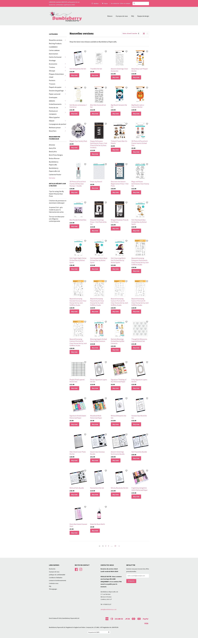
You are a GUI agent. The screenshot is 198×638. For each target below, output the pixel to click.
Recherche (52, 569)
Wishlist (96, 3)
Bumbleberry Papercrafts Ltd (70, 618)
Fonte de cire (53, 108)
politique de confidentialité (57, 575)
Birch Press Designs (56, 155)
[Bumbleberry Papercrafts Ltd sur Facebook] (76, 569)
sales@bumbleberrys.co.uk (108, 609)
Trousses (52, 84)
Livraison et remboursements (57, 580)
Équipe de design (143, 16)
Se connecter (115, 3)
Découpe (52, 71)
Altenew (52, 145)
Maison (109, 16)
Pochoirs (52, 80)
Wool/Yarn (52, 131)
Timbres (52, 67)
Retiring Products (55, 43)
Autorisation (53, 54)
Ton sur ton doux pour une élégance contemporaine (56, 218)
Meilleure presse (55, 127)
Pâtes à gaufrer (54, 117)
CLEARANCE (53, 47)
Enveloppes (53, 97)
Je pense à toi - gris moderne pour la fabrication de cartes (56, 209)
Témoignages (53, 589)
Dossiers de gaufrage (56, 91)
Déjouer (51, 121)
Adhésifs (52, 101)
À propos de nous (122, 16)
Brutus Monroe (54, 158)
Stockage (52, 60)
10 (115, 546)
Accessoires (53, 64)
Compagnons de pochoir (57, 124)
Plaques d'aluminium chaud (56, 75)
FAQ (132, 16)
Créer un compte (125, 3)
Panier (106, 3)
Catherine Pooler (55, 174)
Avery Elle (52, 148)
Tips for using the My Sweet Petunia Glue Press (56, 193)
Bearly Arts (53, 151)
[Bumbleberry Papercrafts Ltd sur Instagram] (80, 569)
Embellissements (55, 104)
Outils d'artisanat (55, 57)
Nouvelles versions (55, 40)
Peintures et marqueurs (53, 112)
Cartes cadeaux (54, 50)
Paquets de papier (55, 87)
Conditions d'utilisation (55, 577)
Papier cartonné (54, 94)
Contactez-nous (53, 583)
